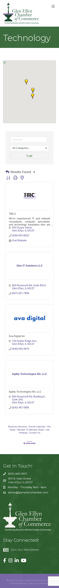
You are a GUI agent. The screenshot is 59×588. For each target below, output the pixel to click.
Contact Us (34, 433)
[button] (26, 82)
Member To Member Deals (30, 430)
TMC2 (12, 213)
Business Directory (17, 426)
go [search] (30, 155)
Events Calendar (37, 426)
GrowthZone (42, 583)
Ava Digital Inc (17, 336)
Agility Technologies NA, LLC (25, 391)
